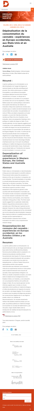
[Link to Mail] (30, 409)
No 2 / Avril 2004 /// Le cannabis (20, 25)
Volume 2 (6, 25)
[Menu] (30, 3)
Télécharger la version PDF (10, 64)
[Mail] (15, 54)
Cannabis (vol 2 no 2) (17, 27)
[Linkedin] (11, 54)
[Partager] (3, 54)
